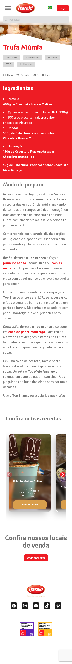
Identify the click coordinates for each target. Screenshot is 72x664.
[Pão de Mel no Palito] (30, 471)
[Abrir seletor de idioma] (50, 7)
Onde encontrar (36, 557)
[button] (62, 474)
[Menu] (8, 8)
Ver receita (30, 504)
